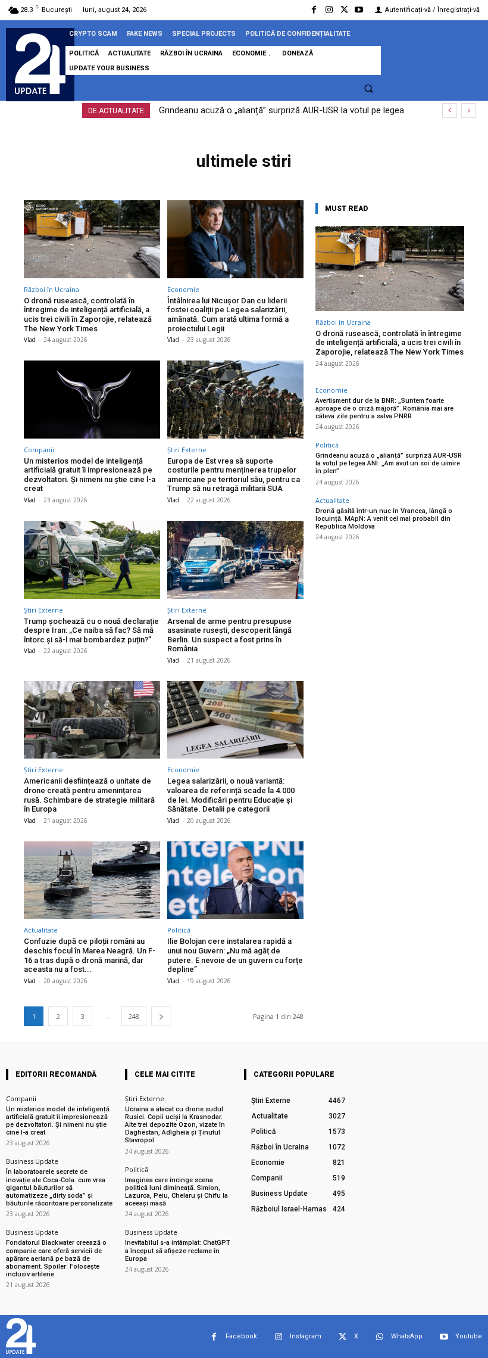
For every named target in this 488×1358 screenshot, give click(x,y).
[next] (468, 110)
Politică (178, 930)
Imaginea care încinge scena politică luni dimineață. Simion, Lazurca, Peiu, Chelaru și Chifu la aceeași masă (176, 1192)
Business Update (32, 1161)
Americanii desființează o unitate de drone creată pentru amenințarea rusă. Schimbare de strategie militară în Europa (89, 794)
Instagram (305, 1336)
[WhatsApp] (379, 1336)
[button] (368, 88)
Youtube (468, 1336)
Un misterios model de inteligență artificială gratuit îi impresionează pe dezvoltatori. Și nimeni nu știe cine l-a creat (89, 474)
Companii (39, 449)
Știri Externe (187, 449)
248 (134, 1016)
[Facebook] (313, 9)
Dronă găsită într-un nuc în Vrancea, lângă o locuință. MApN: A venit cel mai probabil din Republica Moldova (383, 518)
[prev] (449, 110)
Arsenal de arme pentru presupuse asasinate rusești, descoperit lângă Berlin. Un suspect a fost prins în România (229, 635)
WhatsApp (407, 1336)
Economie (183, 289)
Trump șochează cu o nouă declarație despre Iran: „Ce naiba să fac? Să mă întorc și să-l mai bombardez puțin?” (91, 630)
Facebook (241, 1336)
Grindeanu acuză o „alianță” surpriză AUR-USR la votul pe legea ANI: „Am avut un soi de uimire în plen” (388, 463)
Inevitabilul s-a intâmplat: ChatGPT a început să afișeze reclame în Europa (177, 1250)
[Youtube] (359, 9)
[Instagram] (328, 9)
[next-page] (161, 1016)
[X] (344, 9)
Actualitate (41, 930)
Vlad (30, 339)
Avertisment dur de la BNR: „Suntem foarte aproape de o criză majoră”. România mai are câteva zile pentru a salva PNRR (384, 408)
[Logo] (40, 63)
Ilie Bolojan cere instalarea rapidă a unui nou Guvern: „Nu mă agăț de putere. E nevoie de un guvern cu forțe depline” (235, 955)
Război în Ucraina (51, 289)
